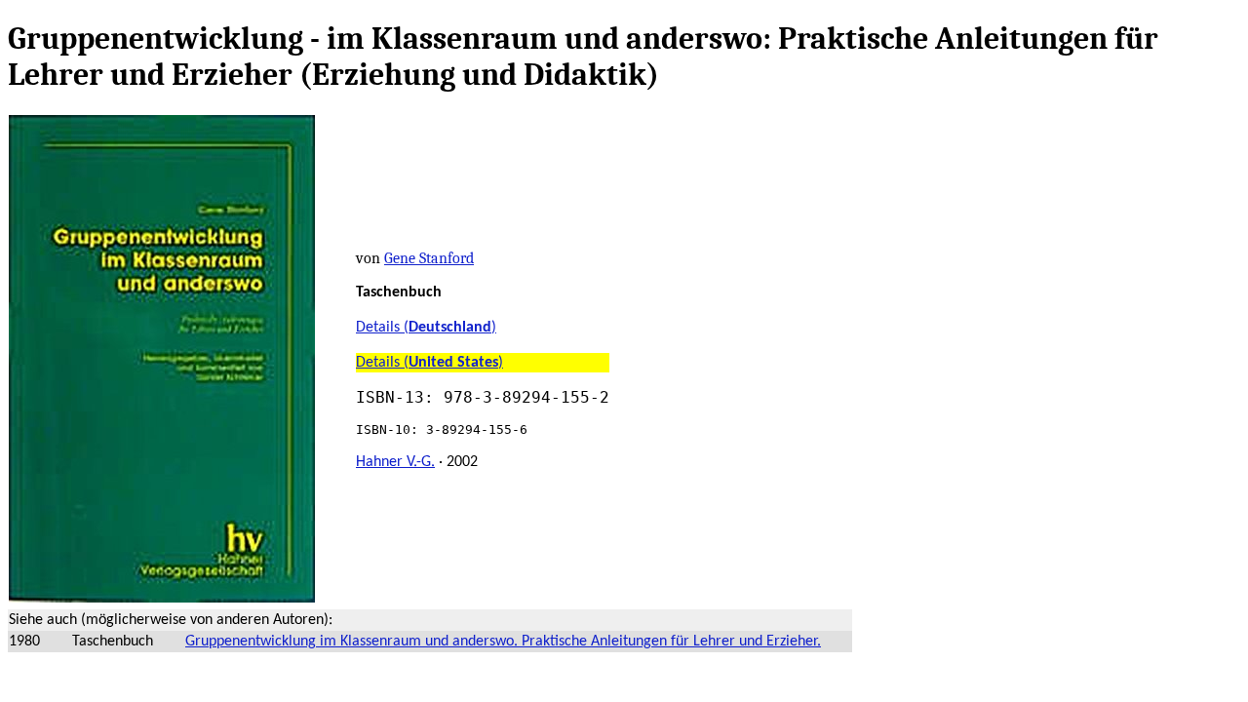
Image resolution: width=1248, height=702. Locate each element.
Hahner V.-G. (395, 462)
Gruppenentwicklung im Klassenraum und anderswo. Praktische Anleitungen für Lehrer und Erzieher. (503, 641)
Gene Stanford (429, 258)
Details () (426, 327)
